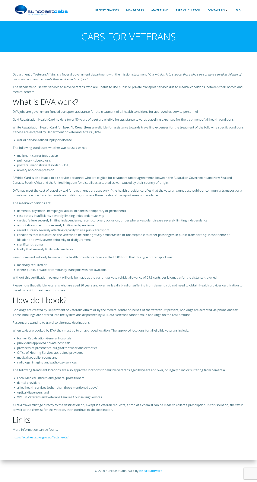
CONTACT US (216, 10)
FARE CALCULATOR (188, 10)
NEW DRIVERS (135, 10)
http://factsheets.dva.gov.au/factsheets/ (40, 437)
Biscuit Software (150, 471)
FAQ (238, 10)
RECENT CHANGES (107, 10)
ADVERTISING (160, 10)
